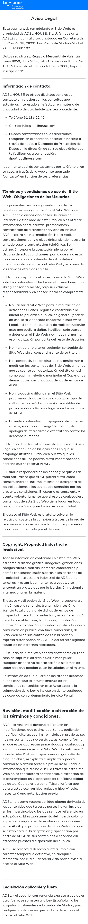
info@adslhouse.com (38, 126)
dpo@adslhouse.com (25, 158)
